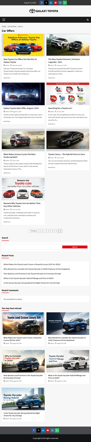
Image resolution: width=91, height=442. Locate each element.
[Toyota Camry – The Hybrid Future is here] (67, 140)
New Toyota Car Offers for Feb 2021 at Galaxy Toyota (20, 61)
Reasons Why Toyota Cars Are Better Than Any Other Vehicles (22, 205)
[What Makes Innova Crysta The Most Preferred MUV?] (23, 140)
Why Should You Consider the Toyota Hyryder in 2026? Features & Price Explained (37, 269)
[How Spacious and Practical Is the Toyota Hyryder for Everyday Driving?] (23, 361)
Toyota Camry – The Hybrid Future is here (66, 154)
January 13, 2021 (62, 65)
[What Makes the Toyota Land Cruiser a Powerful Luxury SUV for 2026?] (23, 323)
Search (5, 237)
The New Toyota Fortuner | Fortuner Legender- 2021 (64, 61)
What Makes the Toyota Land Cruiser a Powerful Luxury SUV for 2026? (32, 264)
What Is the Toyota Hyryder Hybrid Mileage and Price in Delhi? (29, 278)
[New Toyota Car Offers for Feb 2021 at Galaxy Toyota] (23, 45)
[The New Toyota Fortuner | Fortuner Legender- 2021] (67, 45)
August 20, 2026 (16, 419)
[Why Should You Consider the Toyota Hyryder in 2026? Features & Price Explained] (67, 323)
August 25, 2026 (16, 343)
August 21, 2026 (61, 381)
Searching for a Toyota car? (60, 108)
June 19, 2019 (16, 210)
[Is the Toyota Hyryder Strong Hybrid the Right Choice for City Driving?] (23, 399)
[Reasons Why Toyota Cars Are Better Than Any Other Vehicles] (23, 189)
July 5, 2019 (60, 158)
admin (7, 65)
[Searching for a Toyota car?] (67, 94)
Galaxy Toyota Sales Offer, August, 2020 (21, 108)
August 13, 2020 (16, 112)
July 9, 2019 (15, 161)
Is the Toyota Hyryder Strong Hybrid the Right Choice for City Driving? (32, 283)
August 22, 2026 (16, 381)
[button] (4, 20)
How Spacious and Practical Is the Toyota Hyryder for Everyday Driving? (32, 274)
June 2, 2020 (60, 112)
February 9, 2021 (17, 65)
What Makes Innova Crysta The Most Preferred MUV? (20, 156)
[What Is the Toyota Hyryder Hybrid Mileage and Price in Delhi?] (67, 361)
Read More (7, 78)
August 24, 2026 (61, 343)
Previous (34, 231)
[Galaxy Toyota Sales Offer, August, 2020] (23, 94)
